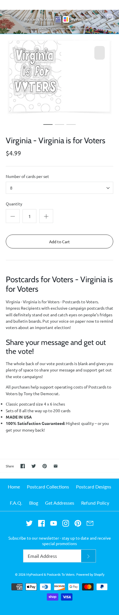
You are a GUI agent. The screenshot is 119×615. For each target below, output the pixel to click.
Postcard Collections (48, 486)
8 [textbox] (11, 187)
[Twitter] (29, 523)
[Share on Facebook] (23, 466)
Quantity (14, 203)
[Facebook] (41, 523)
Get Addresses (59, 503)
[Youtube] (53, 523)
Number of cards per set (27, 176)
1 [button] (48, 127)
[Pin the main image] (44, 466)
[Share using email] (55, 466)
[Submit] (88, 556)
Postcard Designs (93, 486)
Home (14, 486)
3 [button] (71, 127)
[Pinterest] (78, 523)
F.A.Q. (16, 503)
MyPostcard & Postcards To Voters (50, 574)
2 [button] (59, 127)
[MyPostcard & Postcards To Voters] (59, 17)
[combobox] (59, 188)
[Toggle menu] (7, 17)
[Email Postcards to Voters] (90, 523)
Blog (33, 503)
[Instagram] (65, 523)
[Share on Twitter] (33, 466)
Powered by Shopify (90, 574)
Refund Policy (95, 503)
